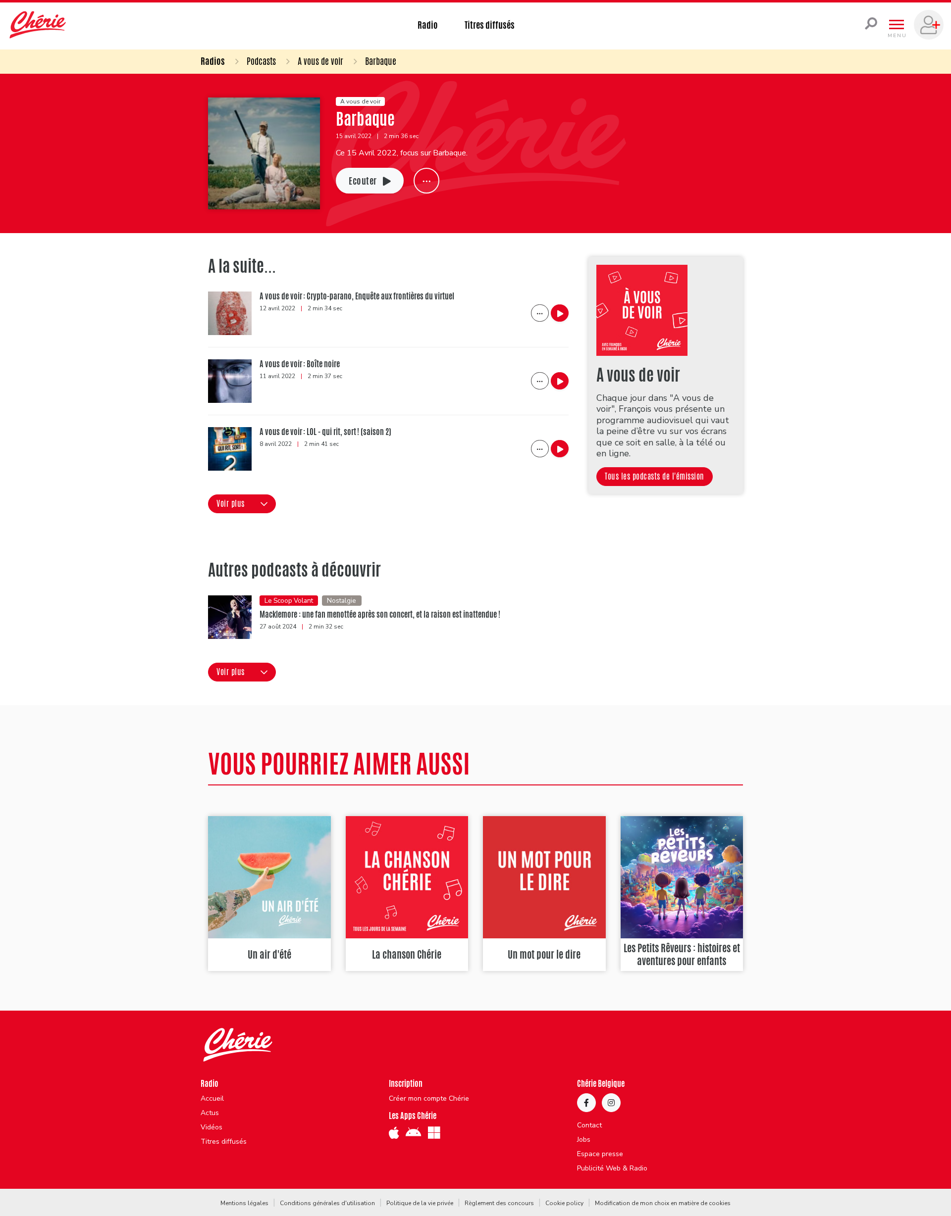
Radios (213, 60)
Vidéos (211, 1127)
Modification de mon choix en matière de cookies (663, 1203)
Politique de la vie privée (419, 1203)
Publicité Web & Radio (612, 1168)
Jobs (583, 1139)
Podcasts (261, 60)
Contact (589, 1125)
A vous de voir (320, 60)
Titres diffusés (490, 24)
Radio (428, 24)
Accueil (212, 1098)
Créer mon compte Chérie (429, 1098)
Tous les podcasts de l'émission (654, 476)
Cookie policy (564, 1203)
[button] (242, 503)
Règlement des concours (499, 1203)
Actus (210, 1113)
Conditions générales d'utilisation (327, 1203)
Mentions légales (244, 1203)
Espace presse (600, 1154)
